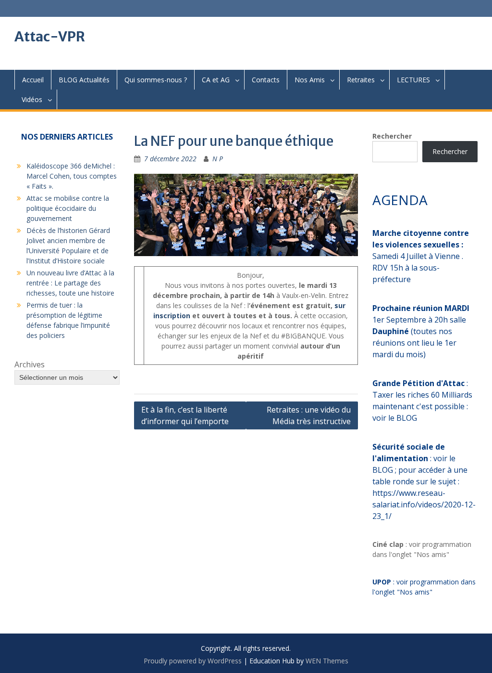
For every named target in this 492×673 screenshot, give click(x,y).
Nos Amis (310, 79)
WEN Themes (327, 660)
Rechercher (392, 136)
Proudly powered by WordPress (193, 660)
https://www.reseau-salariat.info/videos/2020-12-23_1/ (424, 504)
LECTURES (413, 79)
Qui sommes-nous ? (155, 79)
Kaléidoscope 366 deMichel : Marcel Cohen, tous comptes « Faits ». (71, 176)
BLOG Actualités (84, 79)
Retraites (361, 79)
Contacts (266, 79)
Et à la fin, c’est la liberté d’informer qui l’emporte (185, 415)
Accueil (33, 79)
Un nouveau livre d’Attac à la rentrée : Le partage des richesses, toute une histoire (70, 283)
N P (217, 158)
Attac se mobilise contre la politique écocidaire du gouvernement (67, 208)
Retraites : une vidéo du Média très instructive (309, 415)
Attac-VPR (49, 36)
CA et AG (216, 79)
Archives (29, 364)
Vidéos (32, 99)
